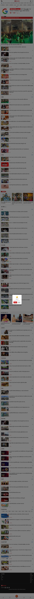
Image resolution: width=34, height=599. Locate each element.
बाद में (19, 302)
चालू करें (15, 302)
